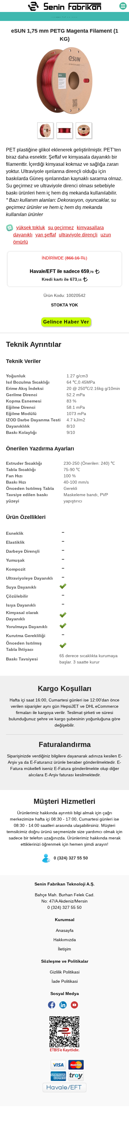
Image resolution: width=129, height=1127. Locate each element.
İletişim (64, 949)
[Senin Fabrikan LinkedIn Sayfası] (64, 1007)
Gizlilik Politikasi (65, 972)
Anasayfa (65, 930)
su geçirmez (61, 227)
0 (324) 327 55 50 (71, 858)
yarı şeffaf (45, 234)
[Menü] (123, 6)
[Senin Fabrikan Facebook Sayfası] (53, 1007)
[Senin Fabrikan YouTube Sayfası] (76, 1007)
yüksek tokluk (30, 227)
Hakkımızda (64, 939)
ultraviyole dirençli (78, 234)
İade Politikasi (65, 981)
